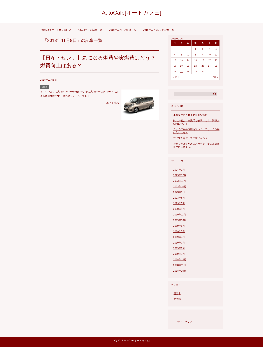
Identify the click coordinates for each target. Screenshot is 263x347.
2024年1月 (179, 169)
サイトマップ (184, 322)
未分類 (177, 299)
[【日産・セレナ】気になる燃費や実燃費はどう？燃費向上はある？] (140, 117)
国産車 (44, 87)
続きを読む (113, 103)
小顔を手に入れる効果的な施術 (190, 115)
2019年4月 (179, 237)
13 (181, 60)
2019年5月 (179, 231)
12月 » (215, 77)
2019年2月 (179, 248)
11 (216, 54)
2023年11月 (179, 181)
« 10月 (176, 77)
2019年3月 (179, 242)
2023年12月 (179, 175)
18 (216, 60)
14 (188, 60)
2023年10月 (179, 186)
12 (175, 60)
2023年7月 (179, 203)
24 (209, 66)
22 (195, 66)
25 (216, 66)
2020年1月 (179, 209)
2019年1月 (179, 254)
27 (181, 71)
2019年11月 (179, 214)
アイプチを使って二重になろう (190, 138)
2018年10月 (179, 270)
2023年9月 (179, 192)
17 (209, 60)
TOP (56, 30)
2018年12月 (179, 259)
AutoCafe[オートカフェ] (131, 13)
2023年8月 (179, 197)
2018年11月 (179, 265)
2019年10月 (179, 220)
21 (188, 66)
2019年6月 (179, 226)
